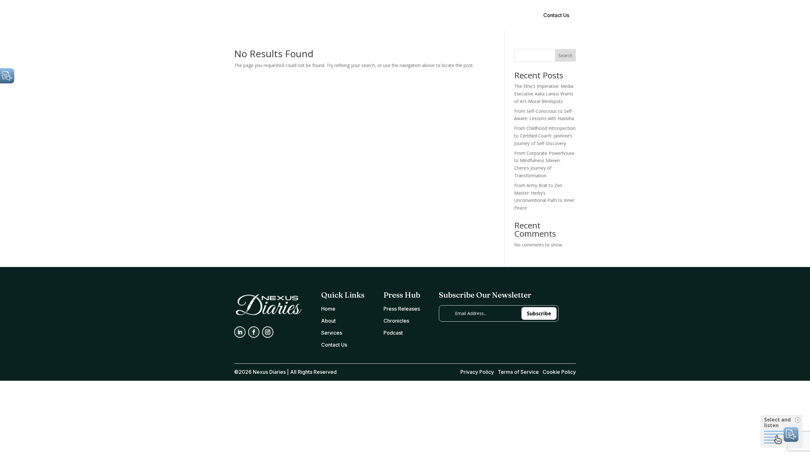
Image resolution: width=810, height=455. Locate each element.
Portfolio (421, 16)
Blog (444, 16)
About (397, 16)
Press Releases (401, 309)
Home (376, 16)
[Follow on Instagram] (267, 332)
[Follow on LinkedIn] (240, 332)
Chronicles (396, 321)
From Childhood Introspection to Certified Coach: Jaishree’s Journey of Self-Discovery (545, 135)
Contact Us (556, 15)
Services (331, 333)
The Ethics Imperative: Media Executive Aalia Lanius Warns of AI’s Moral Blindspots (543, 93)
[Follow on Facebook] (253, 332)
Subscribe (539, 313)
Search (565, 55)
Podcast (393, 333)
